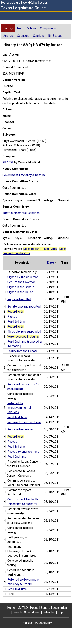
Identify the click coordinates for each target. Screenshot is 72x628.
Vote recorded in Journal (23, 336)
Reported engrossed (20, 429)
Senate (45, 607)
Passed (12, 316)
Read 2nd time (16, 456)
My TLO (22, 607)
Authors (8, 35)
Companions (48, 28)
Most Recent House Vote (40, 249)
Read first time (17, 417)
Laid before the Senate (22, 351)
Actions (31, 28)
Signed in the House (20, 292)
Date (50, 262)
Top (60, 612)
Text (19, 28)
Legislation (60, 607)
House (34, 607)
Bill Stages (55, 35)
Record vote (15, 311)
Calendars (49, 612)
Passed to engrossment (23, 451)
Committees (32, 612)
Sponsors (23, 35)
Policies (27, 622)
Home (11, 607)
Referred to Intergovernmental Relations (19, 407)
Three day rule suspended (24, 331)
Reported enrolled (19, 299)
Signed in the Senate (20, 287)
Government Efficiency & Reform (23, 175)
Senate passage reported (24, 306)
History (8, 28)
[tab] (8, 28)
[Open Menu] (67, 16)
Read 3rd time (16, 321)
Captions (38, 35)
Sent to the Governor (21, 282)
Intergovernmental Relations (21, 213)
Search (17, 612)
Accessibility (43, 622)
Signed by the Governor (22, 277)
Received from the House (24, 422)
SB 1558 (7, 162)
